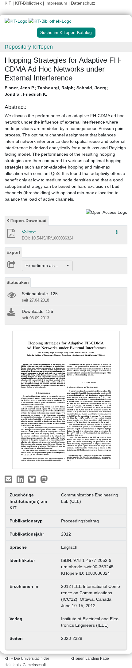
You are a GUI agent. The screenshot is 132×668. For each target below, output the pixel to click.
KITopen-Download (26, 220)
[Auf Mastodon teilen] (44, 479)
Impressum (56, 3)
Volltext (29, 231)
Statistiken (17, 282)
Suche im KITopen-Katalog (66, 32)
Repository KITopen (29, 47)
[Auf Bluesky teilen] (33, 479)
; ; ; (56, 91)
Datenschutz (83, 3)
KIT (8, 3)
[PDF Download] (10, 235)
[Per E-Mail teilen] (9, 479)
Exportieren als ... (45, 265)
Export (13, 252)
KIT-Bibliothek (29, 3)
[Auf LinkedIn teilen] (21, 479)
